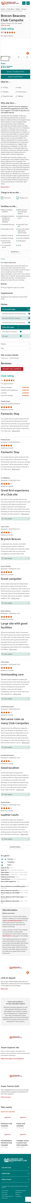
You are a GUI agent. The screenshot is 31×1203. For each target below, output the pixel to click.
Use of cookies (5, 1190)
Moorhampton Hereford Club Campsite (6, 1143)
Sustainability (18, 1196)
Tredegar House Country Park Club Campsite (22, 1143)
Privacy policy (5, 1194)
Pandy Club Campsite (20, 1125)
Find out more (5, 1097)
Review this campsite (12, 369)
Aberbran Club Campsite (6, 1125)
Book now (4, 989)
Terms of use (4, 1192)
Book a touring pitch (15, 72)
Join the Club (6, 1168)
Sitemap (17, 1194)
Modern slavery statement (7, 1196)
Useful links (6, 1173)
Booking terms (18, 1192)
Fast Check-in (6, 936)
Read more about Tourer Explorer (12, 1059)
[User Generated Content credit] (27, 53)
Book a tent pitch (15, 77)
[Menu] (28, 3)
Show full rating (7, 409)
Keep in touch (6, 1179)
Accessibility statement (20, 1190)
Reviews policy (5, 1198)
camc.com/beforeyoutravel (12, 920)
